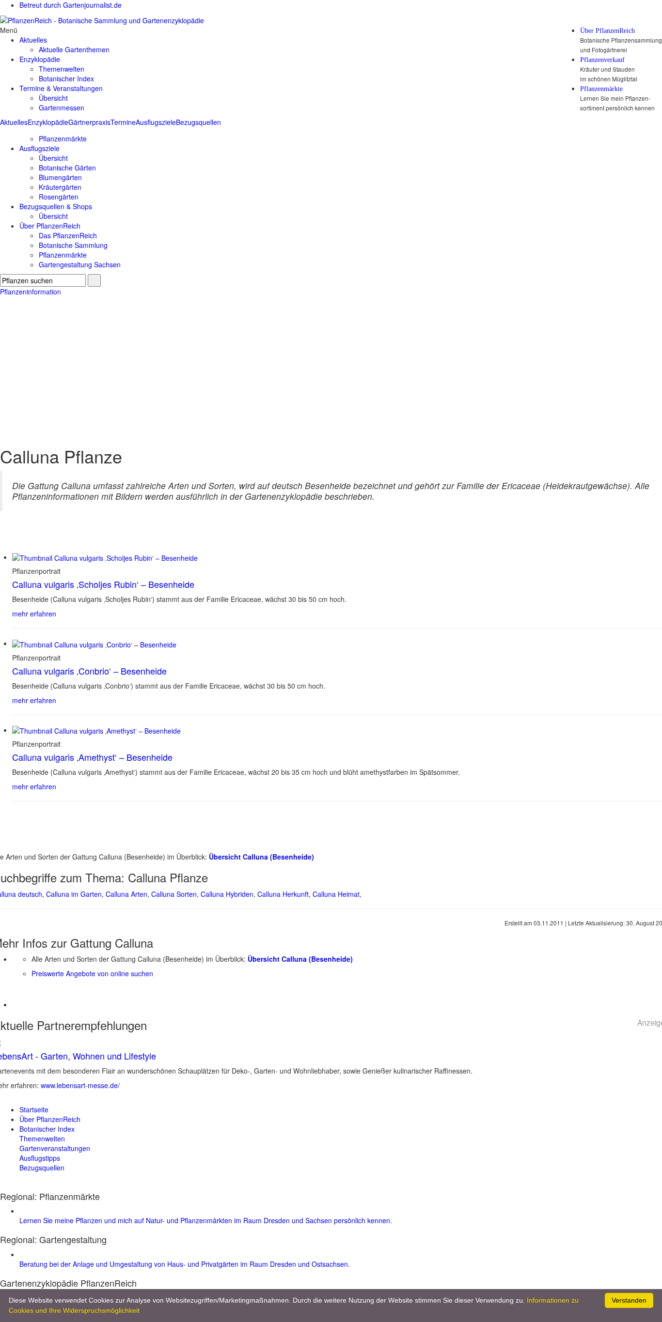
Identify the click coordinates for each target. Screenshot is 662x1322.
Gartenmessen (61, 107)
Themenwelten (61, 69)
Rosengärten (59, 196)
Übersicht (53, 98)
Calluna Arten (126, 894)
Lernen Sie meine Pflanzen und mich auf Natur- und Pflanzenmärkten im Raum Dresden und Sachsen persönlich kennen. (205, 1220)
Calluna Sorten (174, 894)
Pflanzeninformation (30, 291)
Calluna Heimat (336, 894)
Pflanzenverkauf (602, 60)
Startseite (33, 1109)
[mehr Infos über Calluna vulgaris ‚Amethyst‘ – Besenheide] (96, 730)
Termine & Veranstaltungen (61, 88)
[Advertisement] (331, 369)
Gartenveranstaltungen (54, 1148)
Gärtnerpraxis (89, 122)
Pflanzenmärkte (601, 89)
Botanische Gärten (67, 167)
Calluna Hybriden (227, 894)
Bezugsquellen (198, 122)
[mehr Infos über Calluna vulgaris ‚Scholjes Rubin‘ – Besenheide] (105, 557)
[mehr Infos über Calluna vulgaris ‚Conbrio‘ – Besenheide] (94, 643)
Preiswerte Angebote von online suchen (92, 973)
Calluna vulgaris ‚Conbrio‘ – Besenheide (89, 670)
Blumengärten (60, 177)
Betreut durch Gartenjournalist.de (70, 5)
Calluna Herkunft (283, 894)
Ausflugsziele (156, 122)
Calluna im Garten (74, 894)
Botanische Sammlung (73, 245)
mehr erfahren (34, 613)
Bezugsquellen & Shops (55, 206)
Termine (123, 122)
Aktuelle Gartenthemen (74, 49)
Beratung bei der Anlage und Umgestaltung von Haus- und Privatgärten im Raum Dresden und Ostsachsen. (184, 1264)
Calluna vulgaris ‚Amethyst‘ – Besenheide (92, 757)
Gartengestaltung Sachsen (80, 264)
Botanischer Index (66, 78)
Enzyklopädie (48, 122)
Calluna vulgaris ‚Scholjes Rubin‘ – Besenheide (103, 584)
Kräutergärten (60, 187)
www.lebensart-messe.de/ (80, 1085)
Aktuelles (14, 122)
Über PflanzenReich (607, 31)
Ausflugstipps (39, 1158)
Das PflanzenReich (68, 235)
